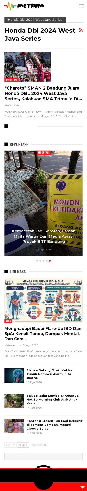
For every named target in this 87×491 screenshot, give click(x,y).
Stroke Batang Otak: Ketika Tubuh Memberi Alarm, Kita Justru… (49, 374)
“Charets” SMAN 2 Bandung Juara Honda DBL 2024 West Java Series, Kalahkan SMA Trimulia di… (43, 93)
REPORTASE (11, 80)
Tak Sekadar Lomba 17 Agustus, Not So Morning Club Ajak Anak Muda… (53, 399)
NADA (8, 321)
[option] (43, 204)
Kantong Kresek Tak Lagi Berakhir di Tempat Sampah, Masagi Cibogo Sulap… (55, 424)
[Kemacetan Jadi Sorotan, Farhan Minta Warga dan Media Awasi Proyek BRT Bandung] (43, 203)
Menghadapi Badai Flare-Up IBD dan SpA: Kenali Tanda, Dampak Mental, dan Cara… (42, 333)
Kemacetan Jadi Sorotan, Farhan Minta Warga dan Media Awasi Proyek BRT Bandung (43, 236)
